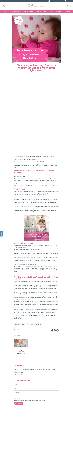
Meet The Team (25, 324)
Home (4, 11)
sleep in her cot (23, 297)
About (50, 11)
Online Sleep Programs (27, 11)
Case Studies (17, 324)
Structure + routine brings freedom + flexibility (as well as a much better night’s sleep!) (23, 13)
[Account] (67, 6)
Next (56, 359)
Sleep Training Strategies (36, 324)
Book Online (69, 1)
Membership (39, 11)
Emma (42, 197)
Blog (45, 11)
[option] (20, 346)
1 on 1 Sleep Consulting (13, 11)
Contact (68, 11)
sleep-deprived (55, 178)
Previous (17, 359)
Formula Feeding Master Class (21, 350)
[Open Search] (4, 6)
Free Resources (59, 11)
